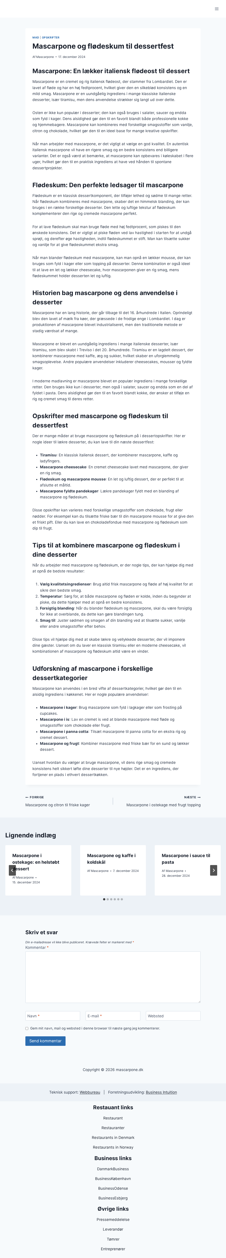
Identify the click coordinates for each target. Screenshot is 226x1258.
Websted (156, 1016)
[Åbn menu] (217, 8)
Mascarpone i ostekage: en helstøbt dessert (35, 862)
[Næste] (213, 870)
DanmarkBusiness (113, 1169)
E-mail (95, 1016)
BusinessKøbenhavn (113, 1178)
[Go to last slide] (12, 870)
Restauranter (113, 1128)
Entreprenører (113, 1249)
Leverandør (113, 1229)
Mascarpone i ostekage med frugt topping (163, 801)
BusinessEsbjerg (113, 1198)
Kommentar (37, 947)
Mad (35, 37)
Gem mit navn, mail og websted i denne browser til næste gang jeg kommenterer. (95, 1028)
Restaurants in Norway (113, 1147)
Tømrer (113, 1239)
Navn (33, 1016)
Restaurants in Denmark (113, 1137)
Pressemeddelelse (113, 1219)
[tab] (104, 899)
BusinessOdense (113, 1188)
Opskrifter (51, 37)
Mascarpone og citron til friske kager (57, 801)
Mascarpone (45, 57)
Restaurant (113, 1118)
